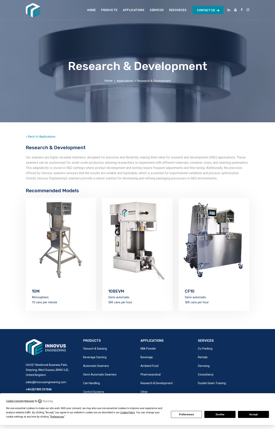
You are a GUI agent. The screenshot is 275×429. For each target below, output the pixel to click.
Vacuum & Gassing (95, 348)
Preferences (186, 414)
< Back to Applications (40, 136)
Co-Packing (205, 348)
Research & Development (157, 383)
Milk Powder (148, 348)
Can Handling (91, 383)
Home (91, 10)
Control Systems (93, 391)
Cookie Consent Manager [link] (20, 401)
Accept (253, 414)
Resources (177, 10)
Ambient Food (149, 365)
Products (109, 10)
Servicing (204, 365)
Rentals (203, 357)
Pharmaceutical (151, 374)
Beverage (147, 357)
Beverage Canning (94, 357)
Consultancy (206, 374)
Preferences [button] (57, 416)
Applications (133, 10)
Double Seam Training (212, 383)
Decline (220, 414)
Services (157, 10)
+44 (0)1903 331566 (39, 389)
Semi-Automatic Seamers (100, 374)
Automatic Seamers (96, 365)
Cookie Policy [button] (127, 412)
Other (144, 391)
